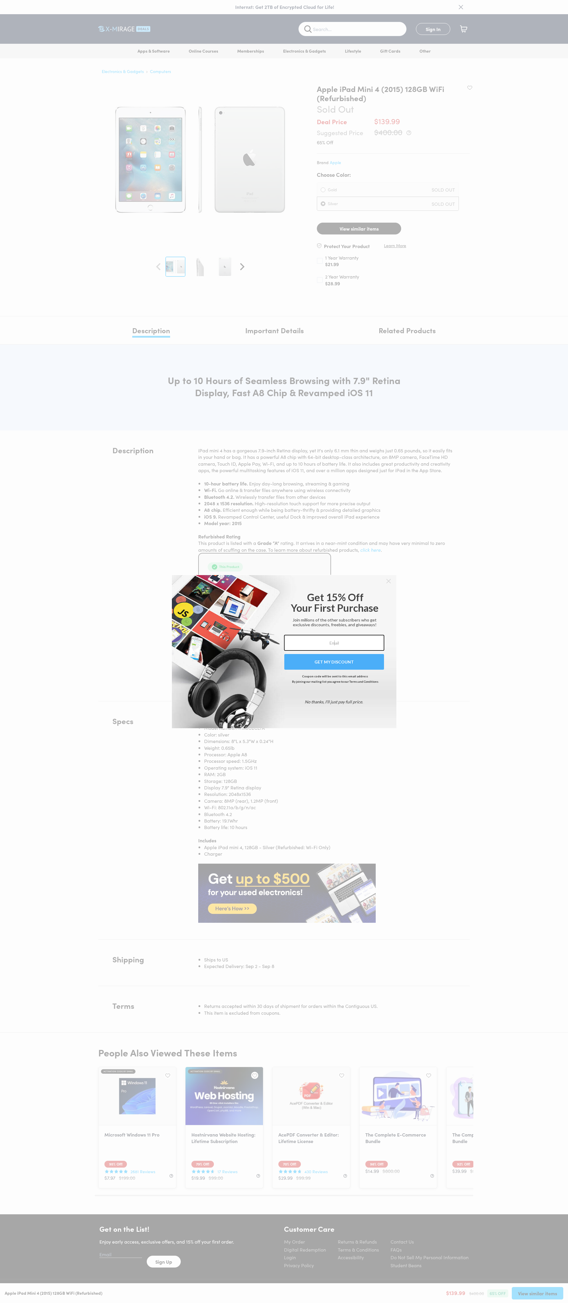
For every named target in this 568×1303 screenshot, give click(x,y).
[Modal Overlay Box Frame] (284, 652)
